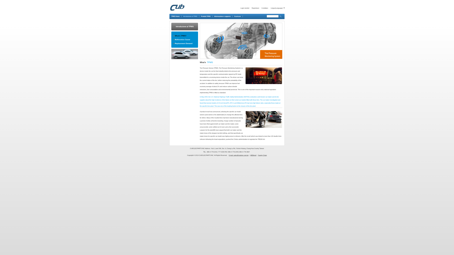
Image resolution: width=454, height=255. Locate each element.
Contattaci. (265, 8)
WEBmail (253, 155)
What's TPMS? (180, 36)
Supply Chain (262, 155)
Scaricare (237, 16)
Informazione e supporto (222, 16)
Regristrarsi (255, 8)
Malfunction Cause (182, 39)
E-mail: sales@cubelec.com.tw (238, 155)
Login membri (244, 8)
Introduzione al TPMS (190, 16)
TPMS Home (175, 16)
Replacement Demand (183, 43)
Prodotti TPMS (206, 16)
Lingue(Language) (277, 8)
